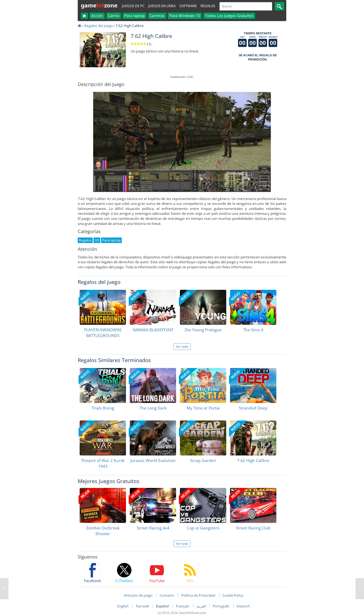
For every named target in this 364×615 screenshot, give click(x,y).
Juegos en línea (162, 6)
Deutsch (243, 606)
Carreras (157, 15)
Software (188, 6)
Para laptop (134, 15)
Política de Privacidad (198, 595)
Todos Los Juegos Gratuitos (229, 15)
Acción (97, 15)
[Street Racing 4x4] (153, 505)
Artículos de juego (138, 595)
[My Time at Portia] (203, 385)
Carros (113, 15)
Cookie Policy (232, 595)
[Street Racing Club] (253, 505)
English (123, 606)
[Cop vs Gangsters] (203, 505)
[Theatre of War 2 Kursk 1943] (103, 437)
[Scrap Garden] (203, 437)
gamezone (99, 5)
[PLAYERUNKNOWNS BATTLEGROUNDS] (103, 307)
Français (183, 606)
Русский (143, 606)
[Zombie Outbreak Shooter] (103, 505)
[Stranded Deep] (253, 385)
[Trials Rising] (103, 385)
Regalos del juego (98, 25)
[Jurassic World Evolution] (153, 437)
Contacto (167, 595)
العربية (201, 606)
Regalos (208, 6)
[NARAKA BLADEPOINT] (153, 307)
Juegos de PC (133, 6)
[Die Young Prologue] (203, 307)
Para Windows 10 (184, 15)
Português (221, 606)
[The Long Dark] (153, 385)
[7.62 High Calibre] (253, 437)
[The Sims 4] (253, 307)
